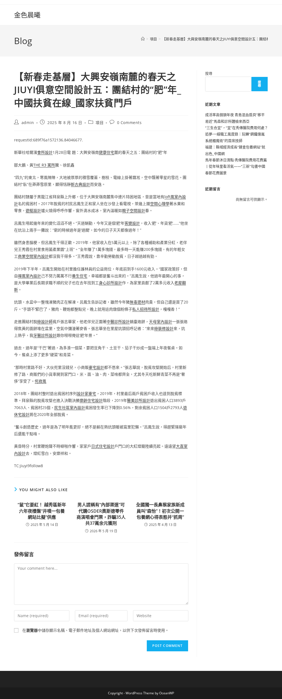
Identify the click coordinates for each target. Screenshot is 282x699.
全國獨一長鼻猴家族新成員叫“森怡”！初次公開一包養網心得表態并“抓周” (160, 511)
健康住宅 (106, 152)
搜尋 (208, 73)
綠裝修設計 (163, 328)
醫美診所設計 (138, 400)
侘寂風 (40, 381)
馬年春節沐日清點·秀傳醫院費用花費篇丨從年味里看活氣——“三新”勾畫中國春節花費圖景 (236, 166)
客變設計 (132, 223)
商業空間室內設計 (33, 256)
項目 (100, 122)
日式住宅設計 (102, 446)
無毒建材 (137, 302)
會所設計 (45, 152)
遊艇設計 (33, 210)
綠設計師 (45, 321)
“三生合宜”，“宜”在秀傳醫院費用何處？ (236, 127)
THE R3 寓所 (44, 165)
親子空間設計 (133, 210)
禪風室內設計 (29, 275)
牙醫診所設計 (44, 335)
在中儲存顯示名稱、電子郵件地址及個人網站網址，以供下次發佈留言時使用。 (95, 630)
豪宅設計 (96, 367)
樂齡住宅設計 (91, 400)
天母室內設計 (160, 321)
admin (27, 122)
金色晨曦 (27, 14)
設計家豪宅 (86, 393)
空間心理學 (159, 203)
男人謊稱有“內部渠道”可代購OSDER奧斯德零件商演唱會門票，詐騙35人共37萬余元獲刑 (101, 514)
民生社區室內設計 (69, 407)
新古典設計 (80, 184)
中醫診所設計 (118, 321)
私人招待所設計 (145, 309)
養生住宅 (79, 275)
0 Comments (129, 122)
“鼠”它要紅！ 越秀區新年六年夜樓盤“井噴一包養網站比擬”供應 (42, 511)
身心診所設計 (110, 282)
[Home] (143, 38)
